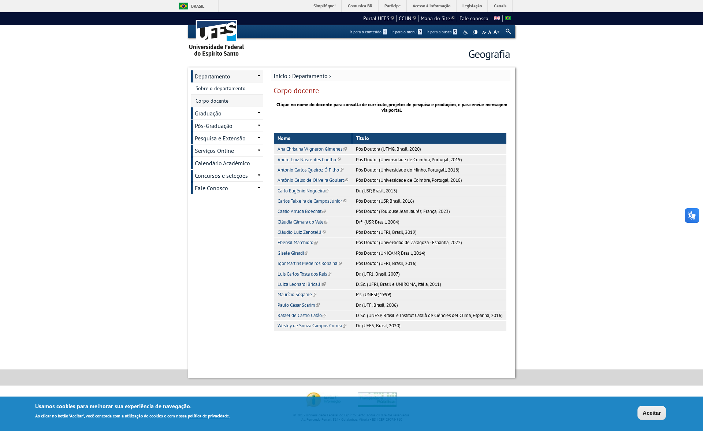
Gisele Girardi (293, 253)
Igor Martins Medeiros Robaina (310, 263)
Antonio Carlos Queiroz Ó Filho (310, 170)
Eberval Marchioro (298, 242)
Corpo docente (212, 100)
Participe (392, 5)
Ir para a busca (441, 31)
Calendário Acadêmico (222, 163)
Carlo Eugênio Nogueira (303, 191)
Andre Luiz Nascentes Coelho (309, 159)
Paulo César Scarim (299, 305)
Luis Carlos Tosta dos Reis (304, 274)
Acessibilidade (466, 32)
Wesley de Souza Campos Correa (312, 326)
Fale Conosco (211, 188)
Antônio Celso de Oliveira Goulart (313, 180)
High (474, 32)
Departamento (310, 76)
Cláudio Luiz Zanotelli (302, 232)
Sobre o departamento (221, 88)
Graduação (208, 113)
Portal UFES (378, 18)
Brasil (197, 6)
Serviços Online (214, 150)
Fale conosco (474, 18)
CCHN (407, 18)
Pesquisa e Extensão (220, 138)
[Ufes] (217, 36)
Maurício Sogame (297, 294)
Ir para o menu (406, 31)
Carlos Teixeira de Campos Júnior (312, 201)
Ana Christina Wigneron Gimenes (312, 149)
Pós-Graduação (214, 125)
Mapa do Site (437, 18)
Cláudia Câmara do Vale (303, 222)
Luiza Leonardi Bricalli (302, 284)
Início (280, 76)
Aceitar (652, 413)
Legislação (472, 5)
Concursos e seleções (221, 175)
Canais (500, 5)
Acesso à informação (431, 5)
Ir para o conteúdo (368, 31)
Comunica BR (360, 5)
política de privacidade (208, 416)
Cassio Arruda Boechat (302, 211)
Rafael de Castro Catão (302, 315)
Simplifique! (324, 5)
